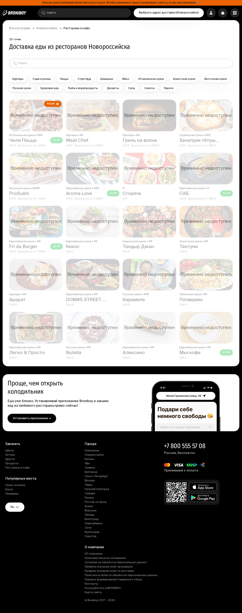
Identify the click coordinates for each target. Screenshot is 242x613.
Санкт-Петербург (96, 476)
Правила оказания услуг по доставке (109, 571)
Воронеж (91, 510)
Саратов (90, 536)
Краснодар (92, 532)
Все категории (19, 28)
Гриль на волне (15, 485)
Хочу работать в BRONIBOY (103, 588)
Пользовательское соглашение (105, 558)
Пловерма (11, 494)
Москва (90, 480)
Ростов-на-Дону (96, 502)
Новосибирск (93, 523)
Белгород (91, 472)
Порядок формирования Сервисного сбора (113, 579)
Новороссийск (46, 28)
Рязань (89, 498)
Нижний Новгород (97, 489)
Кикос (9, 489)
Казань (89, 459)
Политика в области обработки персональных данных (121, 575)
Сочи (88, 528)
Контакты (91, 584)
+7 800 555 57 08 (184, 446)
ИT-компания (94, 554)
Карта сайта (93, 592)
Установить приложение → (32, 418)
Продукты (12, 463)
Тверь (88, 485)
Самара (90, 493)
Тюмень (90, 468)
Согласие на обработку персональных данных (116, 562)
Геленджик (92, 450)
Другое (10, 459)
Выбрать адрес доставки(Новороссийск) (169, 12)
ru (12, 507)
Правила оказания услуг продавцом (109, 567)
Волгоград (91, 519)
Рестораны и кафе (17, 468)
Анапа (89, 506)
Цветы (9, 450)
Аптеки (10, 455)
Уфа (87, 463)
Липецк (89, 515)
